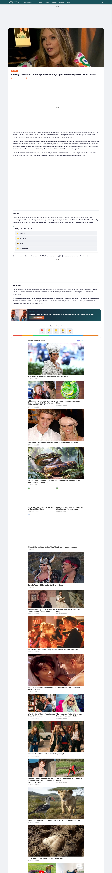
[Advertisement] (56, 93)
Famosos (14, 70)
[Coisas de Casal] (13, 2)
